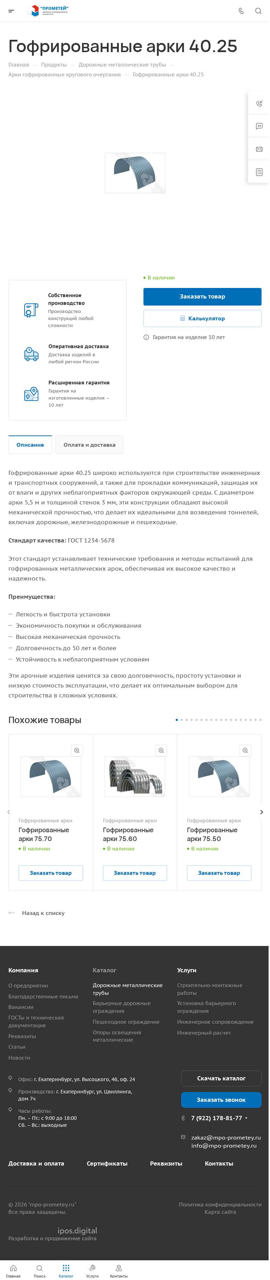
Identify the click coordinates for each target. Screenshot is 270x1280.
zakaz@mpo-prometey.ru (226, 1137)
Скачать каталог (221, 1078)
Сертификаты (107, 1163)
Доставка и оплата (36, 1163)
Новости (19, 1057)
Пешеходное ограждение (126, 1021)
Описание (30, 444)
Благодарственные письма (43, 996)
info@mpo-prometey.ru (224, 1145)
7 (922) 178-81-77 (216, 1118)
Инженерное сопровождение (215, 1021)
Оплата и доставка (90, 444)
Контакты (219, 1163)
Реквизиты (22, 1036)
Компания (23, 970)
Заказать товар (202, 296)
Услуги (187, 970)
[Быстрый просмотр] (77, 750)
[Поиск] (258, 11)
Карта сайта (220, 1212)
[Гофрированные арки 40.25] (135, 173)
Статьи (16, 1046)
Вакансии (20, 1007)
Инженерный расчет (204, 1032)
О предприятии (28, 985)
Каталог (104, 970)
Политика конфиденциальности (220, 1204)
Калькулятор (206, 318)
